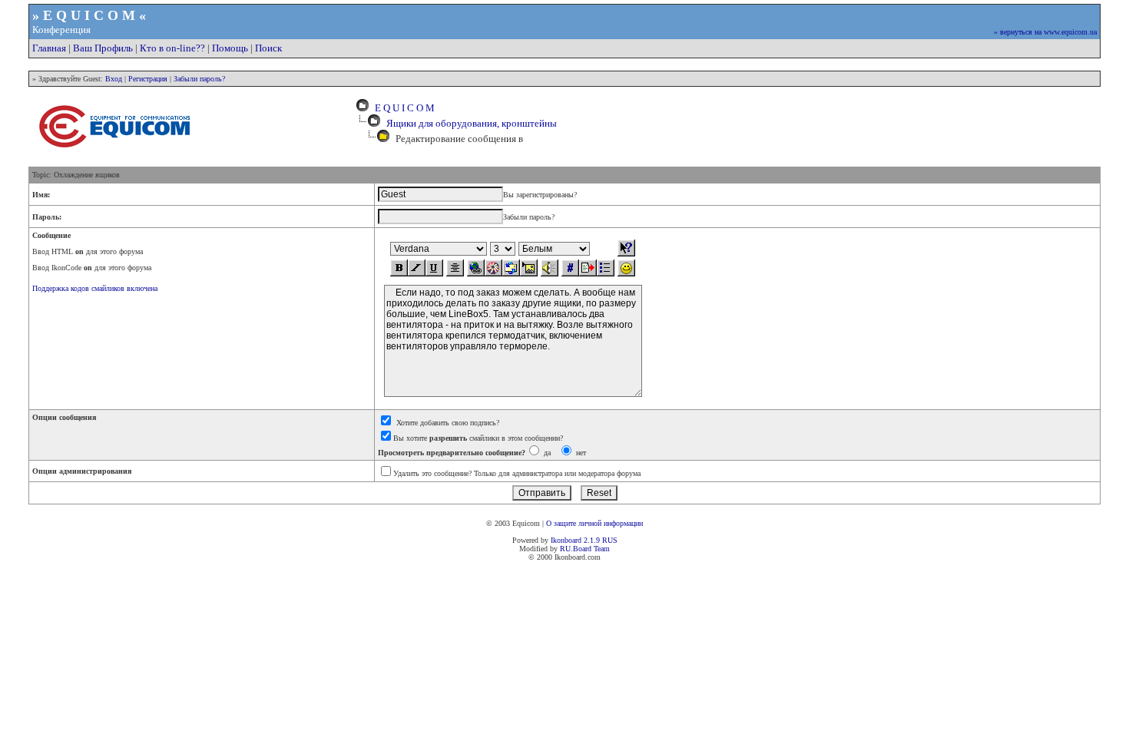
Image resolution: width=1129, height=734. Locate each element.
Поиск (268, 48)
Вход (113, 78)
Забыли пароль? (199, 78)
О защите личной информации (594, 523)
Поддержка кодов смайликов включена (94, 288)
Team (602, 548)
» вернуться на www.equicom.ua (1045, 32)
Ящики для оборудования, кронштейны (471, 123)
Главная (49, 48)
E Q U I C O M (402, 108)
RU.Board (575, 548)
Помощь (230, 48)
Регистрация (147, 78)
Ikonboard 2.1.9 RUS (584, 540)
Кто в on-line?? (172, 48)
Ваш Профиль (103, 48)
